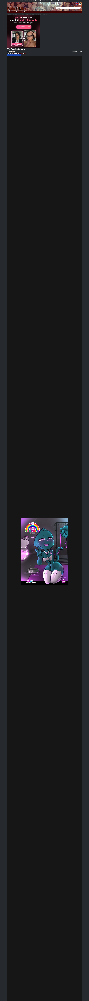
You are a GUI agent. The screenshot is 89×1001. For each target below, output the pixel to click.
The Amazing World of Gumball (26, 14)
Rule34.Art (16, 8)
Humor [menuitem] (34, 11)
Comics (15, 14)
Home (9, 14)
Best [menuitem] (71, 12)
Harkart (13, 51)
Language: (74, 51)
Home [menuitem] (10, 11)
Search (81, 8)
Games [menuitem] (55, 12)
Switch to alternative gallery (14, 55)
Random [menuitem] (65, 11)
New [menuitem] (79, 11)
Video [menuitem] (47, 12)
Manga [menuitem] (41, 11)
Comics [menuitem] (17, 12)
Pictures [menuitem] (25, 12)
